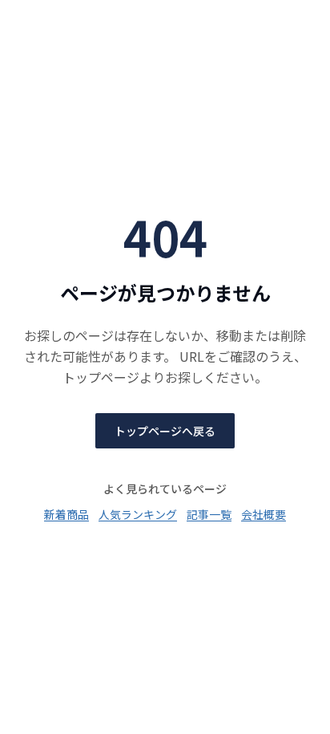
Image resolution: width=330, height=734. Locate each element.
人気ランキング (138, 514)
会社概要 (263, 514)
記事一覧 (209, 514)
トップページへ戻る (165, 431)
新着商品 (66, 514)
